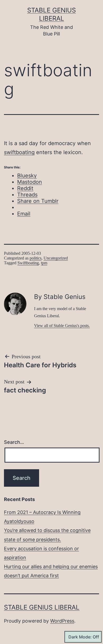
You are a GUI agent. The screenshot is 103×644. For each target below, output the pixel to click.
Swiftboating (28, 263)
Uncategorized (56, 258)
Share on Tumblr (37, 201)
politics (35, 258)
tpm (44, 263)
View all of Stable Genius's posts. (62, 325)
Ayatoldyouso (19, 521)
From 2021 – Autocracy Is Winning (42, 512)
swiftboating (19, 152)
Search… (14, 442)
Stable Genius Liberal (41, 607)
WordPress (62, 621)
